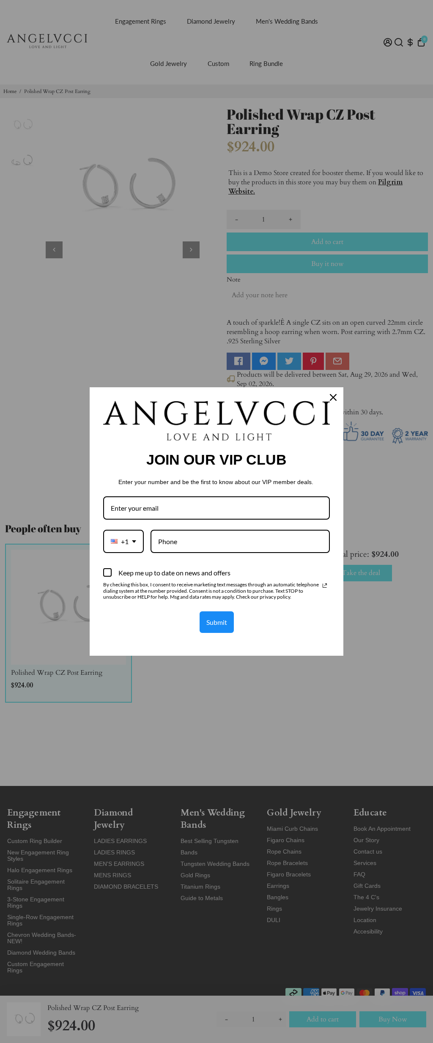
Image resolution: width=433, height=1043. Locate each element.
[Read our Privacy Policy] (325, 585)
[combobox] (123, 541)
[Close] (333, 397)
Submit (216, 622)
